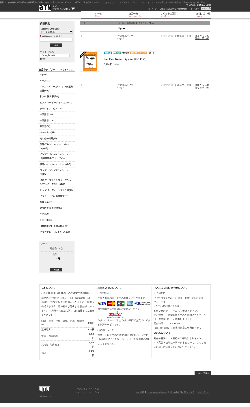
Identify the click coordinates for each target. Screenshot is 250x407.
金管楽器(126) (46, 120)
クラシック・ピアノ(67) (51, 108)
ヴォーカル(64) (47, 132)
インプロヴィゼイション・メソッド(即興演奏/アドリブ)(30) (56, 156)
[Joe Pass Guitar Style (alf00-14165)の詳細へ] (90, 62)
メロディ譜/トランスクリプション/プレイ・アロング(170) (55, 182)
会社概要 (140, 392)
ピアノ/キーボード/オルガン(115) (56, 102)
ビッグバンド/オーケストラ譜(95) (56, 190)
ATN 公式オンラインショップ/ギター (57, 8)
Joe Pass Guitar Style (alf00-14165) (125, 59)
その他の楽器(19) (48, 138)
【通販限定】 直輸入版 (136, 23)
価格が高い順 (202, 38)
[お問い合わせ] (202, 15)
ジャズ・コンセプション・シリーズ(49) (56, 172)
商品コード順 (184, 36)
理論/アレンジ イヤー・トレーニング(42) (56, 146)
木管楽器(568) (46, 114)
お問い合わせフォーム (166, 311)
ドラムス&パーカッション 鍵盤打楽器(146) (56, 88)
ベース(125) (45, 80)
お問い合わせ (203, 392)
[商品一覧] (133, 15)
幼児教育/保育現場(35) (51, 208)
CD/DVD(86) (46, 220)
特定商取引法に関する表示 (182, 392)
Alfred (151, 23)
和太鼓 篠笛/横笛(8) (49, 96)
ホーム (121, 23)
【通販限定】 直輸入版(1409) (54, 226)
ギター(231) (45, 74)
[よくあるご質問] (167, 15)
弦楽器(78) (45, 126)
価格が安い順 (202, 36)
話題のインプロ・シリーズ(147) (55, 164)
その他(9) (44, 214)
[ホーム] (98, 15)
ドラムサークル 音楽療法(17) (54, 196)
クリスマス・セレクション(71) (55, 232)
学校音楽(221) (46, 202)
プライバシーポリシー (157, 392)
